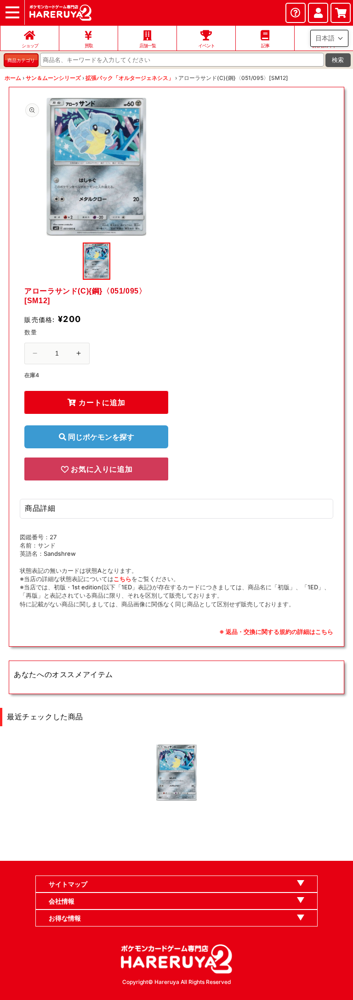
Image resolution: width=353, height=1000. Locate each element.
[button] (329, 38)
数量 (30, 332)
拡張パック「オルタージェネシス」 (129, 77)
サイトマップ (68, 884)
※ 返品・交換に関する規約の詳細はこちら (276, 631)
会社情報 (61, 901)
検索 (338, 59)
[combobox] (182, 60)
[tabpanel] (96, 167)
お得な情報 (65, 918)
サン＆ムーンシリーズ (53, 77)
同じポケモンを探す (100, 436)
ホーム (13, 77)
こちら (122, 578)
